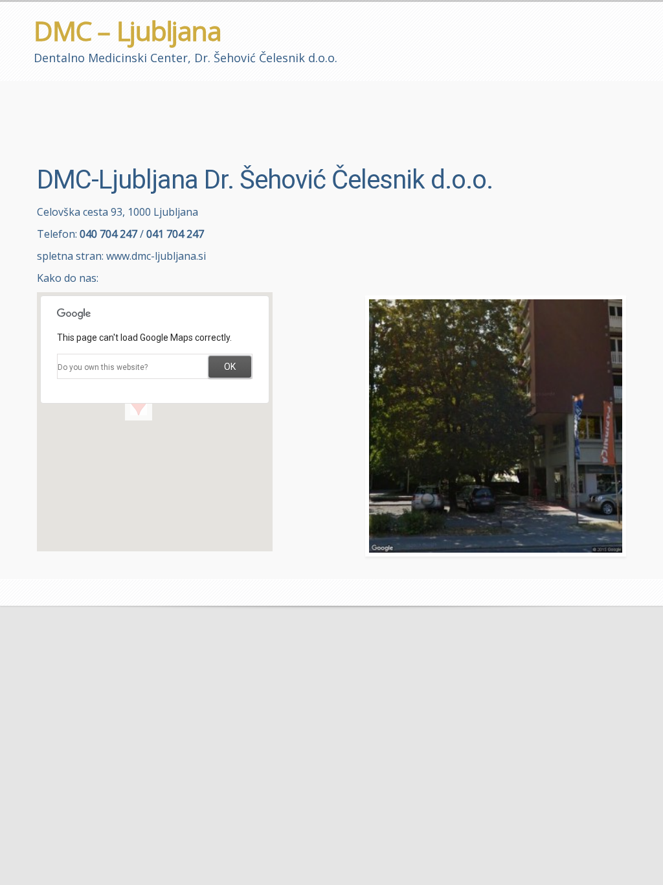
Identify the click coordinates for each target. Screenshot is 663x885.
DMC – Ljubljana (127, 30)
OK (230, 367)
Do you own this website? (103, 367)
